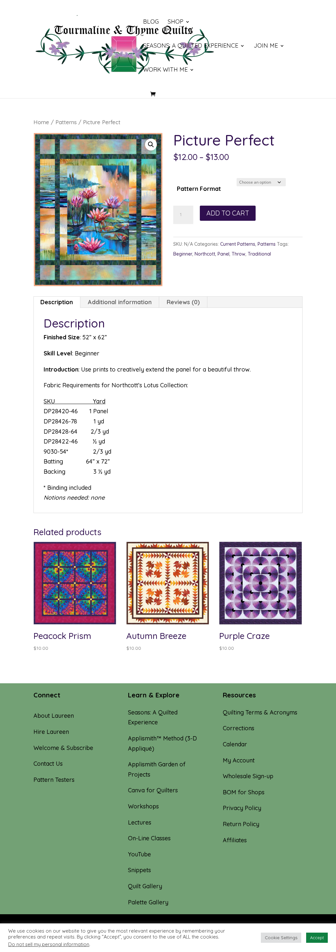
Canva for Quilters (153, 790)
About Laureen (53, 715)
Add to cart (227, 213)
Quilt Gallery (145, 886)
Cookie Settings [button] (281, 937)
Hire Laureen (51, 732)
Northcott (205, 254)
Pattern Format (199, 189)
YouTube (139, 854)
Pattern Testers (53, 779)
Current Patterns (237, 244)
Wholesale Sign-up (248, 776)
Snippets (139, 870)
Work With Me (165, 70)
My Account (239, 760)
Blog (151, 22)
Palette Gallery (148, 902)
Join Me (266, 46)
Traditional (259, 254)
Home (41, 122)
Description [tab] (56, 302)
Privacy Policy (242, 808)
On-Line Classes (149, 838)
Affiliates (235, 840)
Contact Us (48, 763)
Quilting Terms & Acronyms (260, 712)
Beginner (182, 254)
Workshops (143, 806)
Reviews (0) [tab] (183, 302)
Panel (223, 254)
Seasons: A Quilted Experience (190, 46)
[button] (151, 144)
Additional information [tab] (120, 302)
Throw (238, 254)
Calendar (235, 744)
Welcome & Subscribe (63, 748)
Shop (175, 22)
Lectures (139, 822)
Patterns (66, 122)
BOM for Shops (243, 792)
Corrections (238, 728)
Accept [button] (317, 937)
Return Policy (241, 824)
